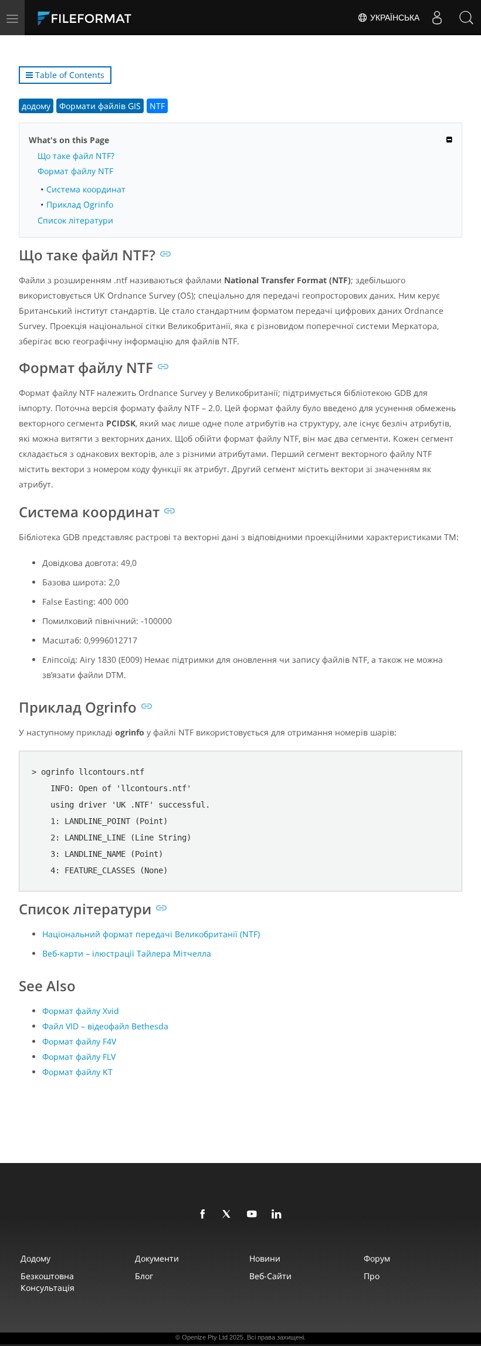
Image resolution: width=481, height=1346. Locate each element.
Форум (377, 1258)
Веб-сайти (270, 1275)
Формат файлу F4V (79, 1041)
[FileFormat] (112, 17)
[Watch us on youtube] (254, 1214)
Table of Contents (68, 74)
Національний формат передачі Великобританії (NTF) (151, 934)
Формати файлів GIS (100, 105)
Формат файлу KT (77, 1071)
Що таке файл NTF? (76, 155)
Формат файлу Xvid (80, 1010)
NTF (157, 105)
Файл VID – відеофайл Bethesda (105, 1026)
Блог (144, 1275)
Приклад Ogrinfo (79, 204)
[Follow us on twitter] (229, 1214)
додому (36, 105)
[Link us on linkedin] (278, 1214)
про (372, 1275)
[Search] (466, 17)
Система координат (86, 189)
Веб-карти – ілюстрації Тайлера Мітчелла (126, 953)
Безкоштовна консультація (47, 1281)
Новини (264, 1258)
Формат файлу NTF (75, 171)
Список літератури (75, 220)
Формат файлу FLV (79, 1056)
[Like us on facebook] (204, 1214)
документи (157, 1258)
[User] (437, 17)
